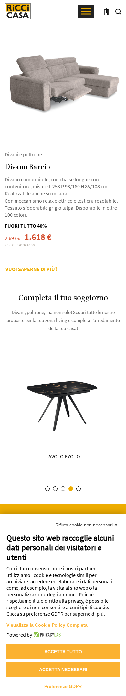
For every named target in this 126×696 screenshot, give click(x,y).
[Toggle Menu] (86, 11)
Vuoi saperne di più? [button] (31, 269)
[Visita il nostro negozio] (106, 11)
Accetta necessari (63, 669)
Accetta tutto (63, 651)
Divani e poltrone (23, 154)
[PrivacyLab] (46, 634)
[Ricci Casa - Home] (18, 11)
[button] (118, 11)
